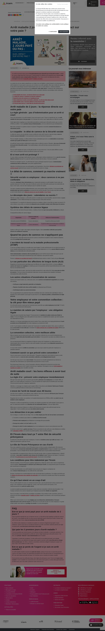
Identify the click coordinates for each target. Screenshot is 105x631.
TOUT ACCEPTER (64, 31)
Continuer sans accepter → (63, 4)
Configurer (53, 31)
